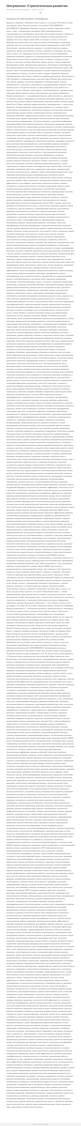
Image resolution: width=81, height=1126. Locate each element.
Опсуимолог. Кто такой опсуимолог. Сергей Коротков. (27, 19)
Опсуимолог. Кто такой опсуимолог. (18, 9)
